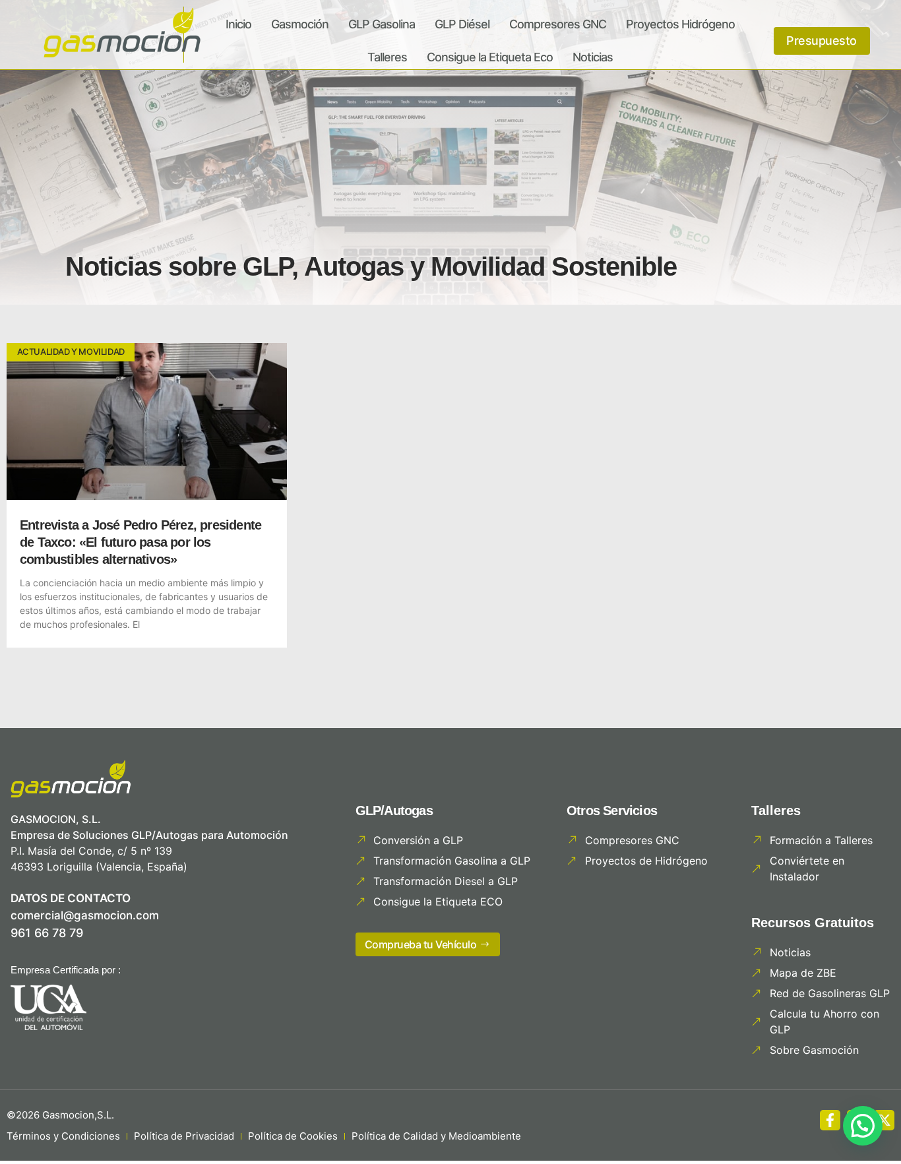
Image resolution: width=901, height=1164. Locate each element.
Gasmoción (299, 24)
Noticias (593, 57)
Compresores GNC (557, 24)
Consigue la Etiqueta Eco (490, 57)
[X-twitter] (884, 1120)
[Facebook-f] (830, 1120)
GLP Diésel (462, 24)
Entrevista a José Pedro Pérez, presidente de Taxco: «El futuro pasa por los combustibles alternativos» (140, 542)
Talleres (387, 57)
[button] (863, 1126)
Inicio (238, 24)
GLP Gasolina (381, 24)
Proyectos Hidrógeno (680, 24)
